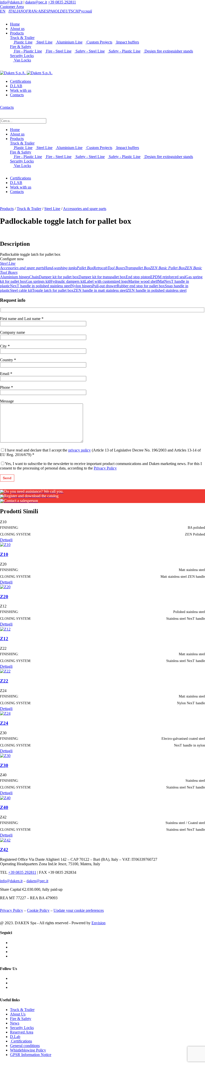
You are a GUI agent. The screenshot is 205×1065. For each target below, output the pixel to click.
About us (17, 28)
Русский (85, 11)
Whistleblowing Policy (28, 1050)
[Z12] (5, 628)
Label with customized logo (106, 281)
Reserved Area (21, 1032)
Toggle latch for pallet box (53, 290)
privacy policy (79, 450)
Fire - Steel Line (58, 51)
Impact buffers (127, 42)
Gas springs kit (38, 281)
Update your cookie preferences (79, 910)
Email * (6, 374)
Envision (99, 923)
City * (5, 346)
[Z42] (5, 840)
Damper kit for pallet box (58, 277)
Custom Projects (99, 42)
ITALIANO (17, 11)
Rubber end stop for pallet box (141, 286)
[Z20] (5, 586)
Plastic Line (22, 42)
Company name (12, 332)
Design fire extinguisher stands (168, 51)
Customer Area (12, 6)
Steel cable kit (21, 290)
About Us (18, 1014)
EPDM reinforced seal (168, 277)
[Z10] (5, 544)
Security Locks (22, 56)
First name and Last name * (22, 318)
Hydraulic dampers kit (67, 281)
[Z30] (5, 755)
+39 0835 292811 (62, 2)
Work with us (20, 90)
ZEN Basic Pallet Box (167, 268)
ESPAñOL (52, 11)
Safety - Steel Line (89, 51)
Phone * (6, 387)
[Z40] (5, 797)
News (14, 1023)
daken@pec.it (36, 2)
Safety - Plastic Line (124, 51)
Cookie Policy (38, 910)
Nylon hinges (81, 286)
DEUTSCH (69, 11)
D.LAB (16, 86)
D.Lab (15, 1036)
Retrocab (100, 268)
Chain (34, 277)
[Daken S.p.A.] (26, 72)
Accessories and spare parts (84, 208)
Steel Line (44, 42)
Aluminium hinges (14, 277)
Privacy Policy (105, 468)
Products (17, 33)
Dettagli (6, 540)
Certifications (20, 81)
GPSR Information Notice (30, 1054)
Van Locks (22, 60)
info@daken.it (11, 2)
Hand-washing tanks (60, 268)
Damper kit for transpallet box (102, 277)
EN (3, 11)
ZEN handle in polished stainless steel (156, 290)
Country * (8, 360)
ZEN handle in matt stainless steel (100, 290)
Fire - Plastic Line (27, 51)
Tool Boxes (116, 268)
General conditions (25, 1046)
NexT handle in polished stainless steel (40, 286)
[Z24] (5, 713)
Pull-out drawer (104, 286)
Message (7, 401)
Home (15, 24)
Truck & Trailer (22, 38)
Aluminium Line (69, 42)
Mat (161, 281)
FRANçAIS (35, 11)
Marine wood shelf (143, 281)
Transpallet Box (137, 268)
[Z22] (5, 671)
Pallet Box (85, 268)
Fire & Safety (20, 46)
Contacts (17, 95)
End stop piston (138, 277)
